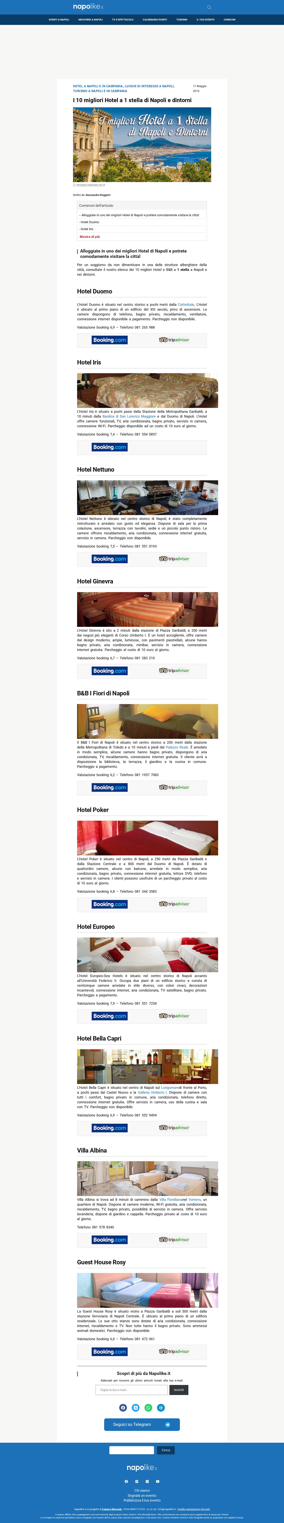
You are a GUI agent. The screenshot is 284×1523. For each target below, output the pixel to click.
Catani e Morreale (112, 1509)
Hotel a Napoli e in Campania (98, 86)
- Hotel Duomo (89, 222)
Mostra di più (90, 236)
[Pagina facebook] (127, 1482)
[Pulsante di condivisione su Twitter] (135, 1408)
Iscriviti (179, 1390)
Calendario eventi (155, 19)
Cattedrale (186, 305)
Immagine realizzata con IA (91, 185)
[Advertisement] (142, 52)
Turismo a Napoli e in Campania (100, 91)
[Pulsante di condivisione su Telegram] (161, 1408)
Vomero (195, 1200)
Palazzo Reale (177, 747)
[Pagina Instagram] (137, 1482)
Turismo (181, 19)
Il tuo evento (205, 19)
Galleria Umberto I (152, 1092)
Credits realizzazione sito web (194, 1509)
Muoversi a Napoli (90, 19)
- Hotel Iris (86, 229)
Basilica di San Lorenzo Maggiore (129, 416)
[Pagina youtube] (157, 1482)
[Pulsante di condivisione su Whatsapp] (148, 1408)
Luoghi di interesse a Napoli (149, 86)
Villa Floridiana (171, 1200)
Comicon (229, 19)
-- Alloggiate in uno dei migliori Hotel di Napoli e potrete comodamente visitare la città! (139, 215)
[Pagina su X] (147, 1482)
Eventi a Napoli (59, 19)
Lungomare (170, 1088)
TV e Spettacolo (122, 19)
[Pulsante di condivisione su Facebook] (123, 1408)
